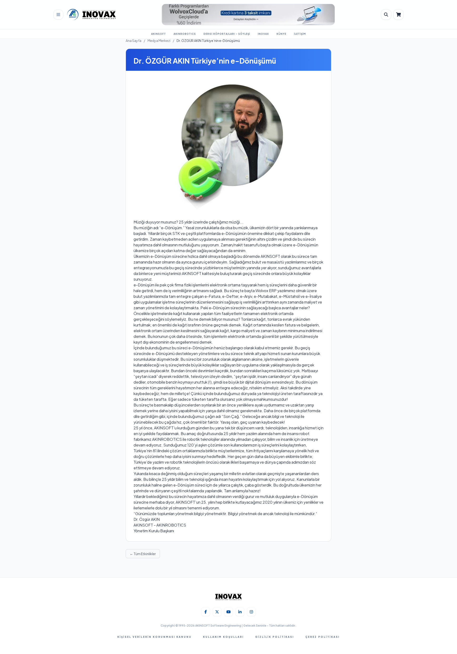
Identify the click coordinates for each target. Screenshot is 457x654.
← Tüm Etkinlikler (143, 554)
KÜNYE (281, 33)
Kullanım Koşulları (223, 636)
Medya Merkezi (159, 40)
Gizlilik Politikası (274, 636)
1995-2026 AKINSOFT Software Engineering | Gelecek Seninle (223, 625)
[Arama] (386, 14)
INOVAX (263, 33)
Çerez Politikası (322, 636)
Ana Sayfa (133, 40)
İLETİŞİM (300, 33)
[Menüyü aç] (58, 15)
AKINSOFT (158, 33)
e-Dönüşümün (234, 233)
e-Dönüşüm (171, 227)
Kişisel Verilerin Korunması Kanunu (154, 636)
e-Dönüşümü (163, 353)
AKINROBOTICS (185, 33)
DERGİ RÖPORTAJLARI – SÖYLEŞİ (227, 33)
